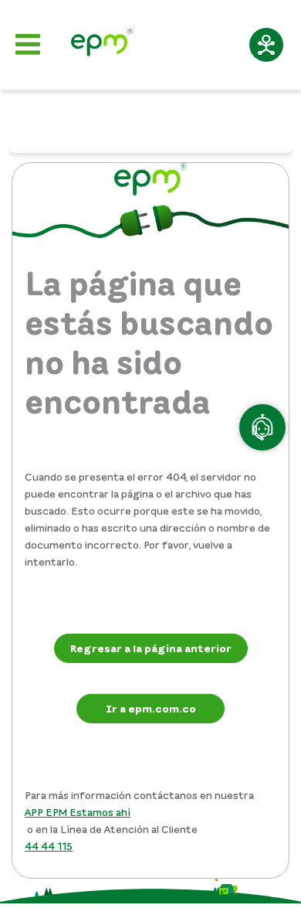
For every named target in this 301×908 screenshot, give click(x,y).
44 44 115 (49, 845)
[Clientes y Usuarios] (102, 44)
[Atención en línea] (262, 427)
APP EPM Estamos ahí (77, 811)
